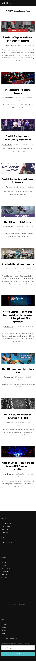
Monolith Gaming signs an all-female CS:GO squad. (17, 180)
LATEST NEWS (4, 625)
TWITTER (3, 633)
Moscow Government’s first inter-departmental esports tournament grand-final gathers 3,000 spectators (18, 316)
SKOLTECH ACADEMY (6, 524)
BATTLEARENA (4, 530)
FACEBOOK (3, 627)
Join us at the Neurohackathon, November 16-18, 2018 (18, 416)
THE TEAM (3, 563)
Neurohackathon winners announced (18, 264)
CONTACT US (4, 577)
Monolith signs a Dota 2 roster (18, 222)
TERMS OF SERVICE (5, 571)
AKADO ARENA (4, 532)
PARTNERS (3, 565)
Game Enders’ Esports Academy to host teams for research (18, 39)
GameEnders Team (8, 45)
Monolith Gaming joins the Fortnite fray (18, 370)
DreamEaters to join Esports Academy (18, 91)
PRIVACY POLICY (5, 574)
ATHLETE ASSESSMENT (6, 542)
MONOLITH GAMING (5, 527)
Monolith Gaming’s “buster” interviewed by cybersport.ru (18, 137)
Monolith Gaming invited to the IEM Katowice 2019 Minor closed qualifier (18, 466)
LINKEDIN (3, 630)
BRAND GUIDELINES (5, 568)
